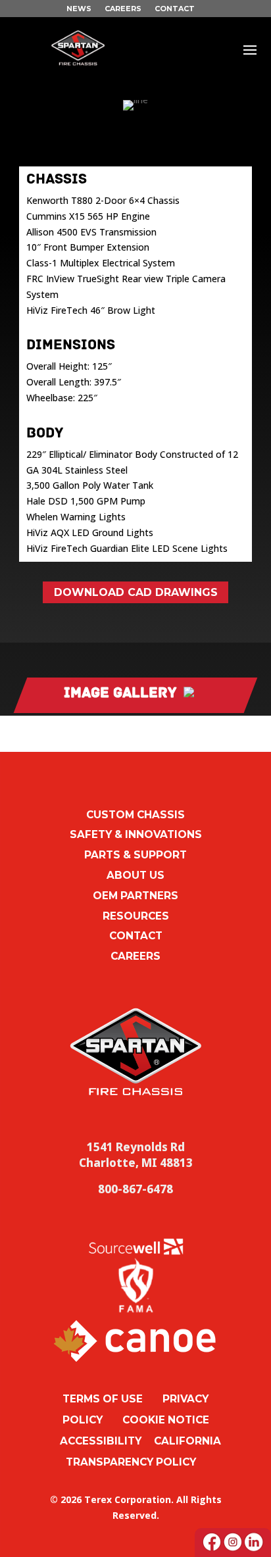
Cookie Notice (165, 1420)
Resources (136, 916)
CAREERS (123, 8)
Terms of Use (102, 1399)
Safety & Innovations (136, 834)
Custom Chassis (135, 814)
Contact (135, 935)
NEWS (78, 8)
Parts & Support (135, 855)
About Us (135, 875)
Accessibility (100, 1441)
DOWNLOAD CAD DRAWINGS (136, 592)
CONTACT (175, 8)
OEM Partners (135, 895)
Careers (135, 956)
